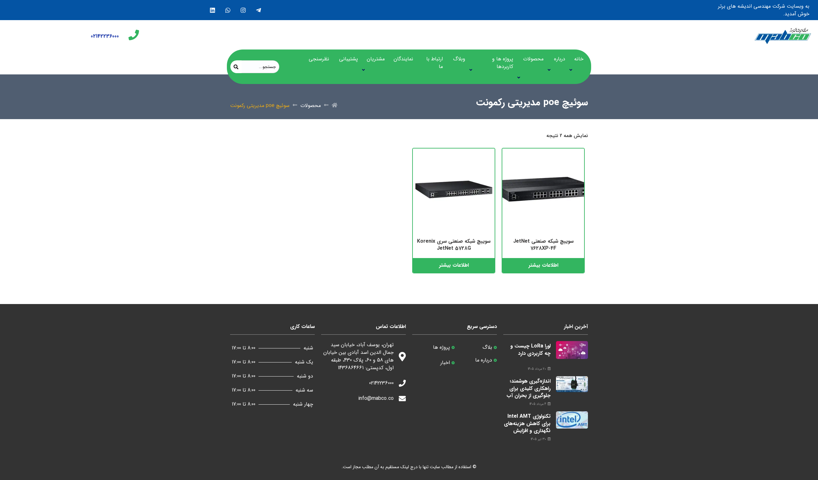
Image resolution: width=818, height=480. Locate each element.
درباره (559, 59)
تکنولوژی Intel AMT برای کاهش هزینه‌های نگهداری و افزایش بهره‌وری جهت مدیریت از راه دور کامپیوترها (527, 434)
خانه (578, 59)
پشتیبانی (348, 59)
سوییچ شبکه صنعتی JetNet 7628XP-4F (543, 244)
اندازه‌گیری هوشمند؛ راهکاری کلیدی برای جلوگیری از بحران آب (528, 388)
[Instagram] (243, 10)
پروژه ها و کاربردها (502, 63)
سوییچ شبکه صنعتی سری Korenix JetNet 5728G (453, 244)
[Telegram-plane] (258, 10)
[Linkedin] (212, 10)
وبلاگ (459, 59)
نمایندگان (403, 59)
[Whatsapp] (228, 10)
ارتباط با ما (434, 63)
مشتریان (376, 59)
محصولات (533, 59)
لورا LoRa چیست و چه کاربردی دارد (530, 349)
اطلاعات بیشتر (543, 265)
